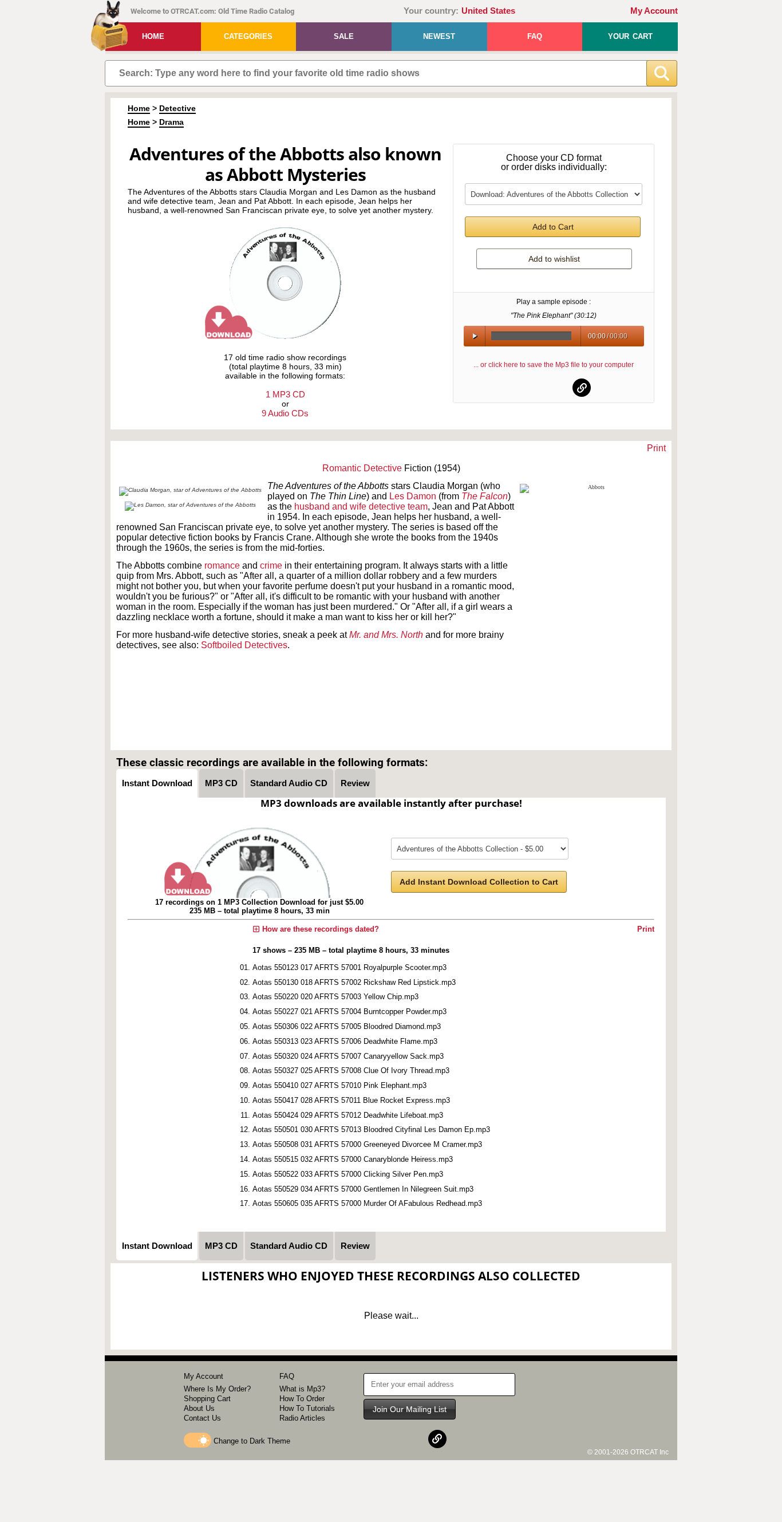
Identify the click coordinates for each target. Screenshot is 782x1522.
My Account (654, 10)
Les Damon (412, 496)
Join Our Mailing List (410, 1409)
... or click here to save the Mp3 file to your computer (553, 365)
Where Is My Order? (217, 1389)
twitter (554, 387)
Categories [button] (248, 36)
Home (153, 36)
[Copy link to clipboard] (581, 387)
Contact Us (202, 1418)
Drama (171, 122)
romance (222, 565)
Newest (439, 36)
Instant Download (157, 783)
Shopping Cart (207, 1398)
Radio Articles (302, 1418)
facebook (526, 387)
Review (355, 783)
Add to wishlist (554, 258)
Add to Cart (553, 226)
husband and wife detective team (361, 506)
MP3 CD (221, 783)
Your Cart (630, 36)
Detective (177, 108)
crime (271, 565)
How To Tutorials (307, 1408)
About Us (199, 1408)
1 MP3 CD (285, 394)
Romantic (341, 468)
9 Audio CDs (285, 413)
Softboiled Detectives (244, 645)
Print (656, 448)
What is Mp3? (302, 1389)
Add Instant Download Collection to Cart (479, 881)
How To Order (302, 1398)
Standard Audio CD (288, 783)
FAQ (534, 36)
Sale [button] (344, 36)
